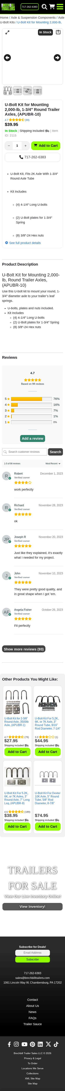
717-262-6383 (34, 157)
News (32, 1012)
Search (55, 452)
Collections (32, 1073)
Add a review (32, 438)
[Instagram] (17, 1044)
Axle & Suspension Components (33, 17)
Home (4, 17)
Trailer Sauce (32, 1024)
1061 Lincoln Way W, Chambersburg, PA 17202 (32, 982)
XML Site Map (32, 1078)
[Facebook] (9, 1044)
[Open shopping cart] (52, 6)
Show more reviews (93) (24, 649)
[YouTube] (25, 1044)
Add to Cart (48, 145)
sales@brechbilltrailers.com (32, 977)
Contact (32, 999)
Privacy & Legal (32, 1058)
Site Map (32, 1083)
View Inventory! (32, 906)
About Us (32, 1006)
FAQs (32, 1018)
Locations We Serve (32, 1068)
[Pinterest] (33, 1044)
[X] (49, 1044)
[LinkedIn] (41, 1044)
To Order (32, 1063)
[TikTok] (56, 1044)
